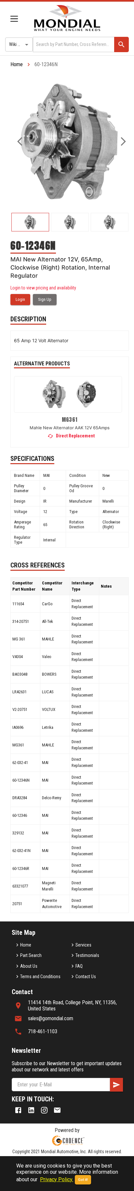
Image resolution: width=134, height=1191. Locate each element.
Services (83, 945)
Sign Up (44, 299)
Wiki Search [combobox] (20, 44)
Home (16, 64)
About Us (28, 966)
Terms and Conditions (40, 976)
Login (20, 299)
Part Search (31, 955)
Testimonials (87, 955)
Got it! (83, 1180)
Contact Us (85, 976)
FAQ (79, 966)
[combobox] (73, 44)
